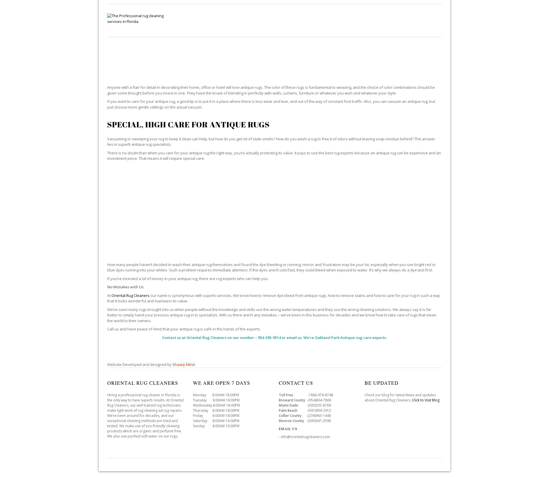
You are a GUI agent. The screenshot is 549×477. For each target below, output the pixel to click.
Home (220, 20)
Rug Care (285, 20)
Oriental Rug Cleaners (131, 295)
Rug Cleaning (251, 20)
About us (431, 20)
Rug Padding (398, 20)
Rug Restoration (356, 20)
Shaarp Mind (183, 364)
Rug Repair (316, 20)
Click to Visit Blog (426, 400)
